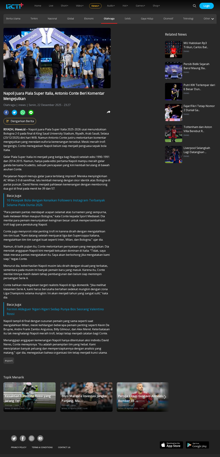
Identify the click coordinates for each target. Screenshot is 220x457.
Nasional (52, 18)
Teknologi (188, 18)
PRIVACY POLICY (18, 447)
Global (70, 18)
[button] (165, 397)
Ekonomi (89, 18)
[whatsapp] (22, 112)
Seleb (128, 18)
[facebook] (6, 112)
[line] (31, 112)
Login (207, 5)
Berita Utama (13, 18)
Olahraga (109, 18)
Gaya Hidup (147, 18)
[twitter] (14, 112)
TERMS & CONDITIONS (42, 447)
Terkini (34, 18)
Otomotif (168, 18)
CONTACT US (64, 447)
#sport (9, 360)
